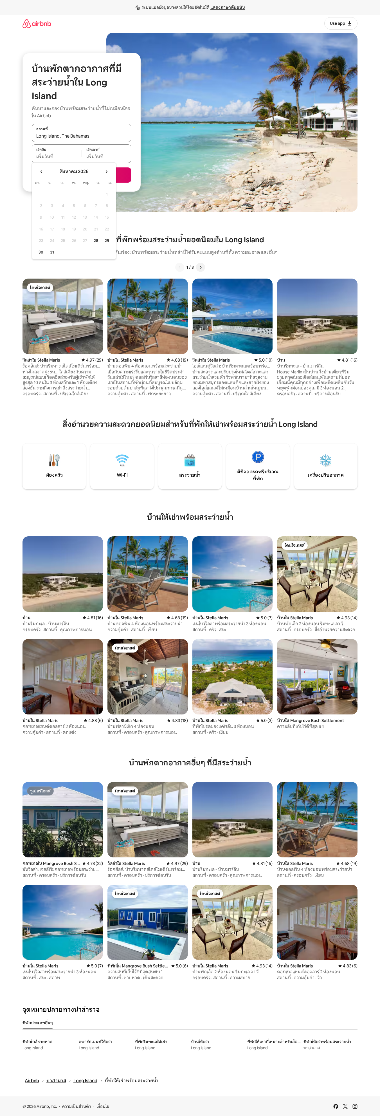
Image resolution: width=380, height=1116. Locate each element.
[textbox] (56, 156)
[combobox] (81, 136)
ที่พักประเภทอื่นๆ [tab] (38, 1022)
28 (96, 240)
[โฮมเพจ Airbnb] (37, 23)
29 (107, 240)
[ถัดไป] (200, 267)
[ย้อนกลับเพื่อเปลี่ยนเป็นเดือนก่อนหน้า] (41, 171)
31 (52, 252)
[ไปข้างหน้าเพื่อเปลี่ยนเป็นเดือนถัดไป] (106, 171)
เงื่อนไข (102, 1106)
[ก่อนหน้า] (179, 267)
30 (41, 252)
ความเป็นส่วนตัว (76, 1106)
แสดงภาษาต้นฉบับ (227, 7)
